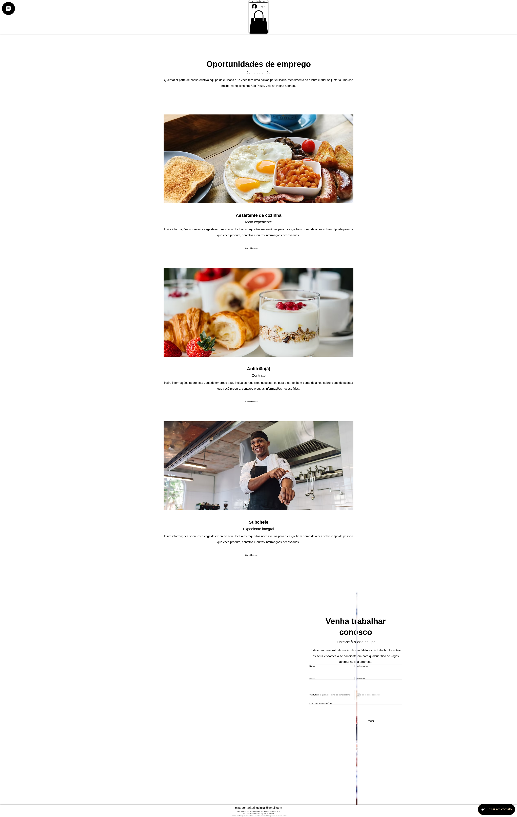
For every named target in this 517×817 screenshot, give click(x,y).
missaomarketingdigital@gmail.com (258, 807)
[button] (258, 22)
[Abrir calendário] (358, 694)
